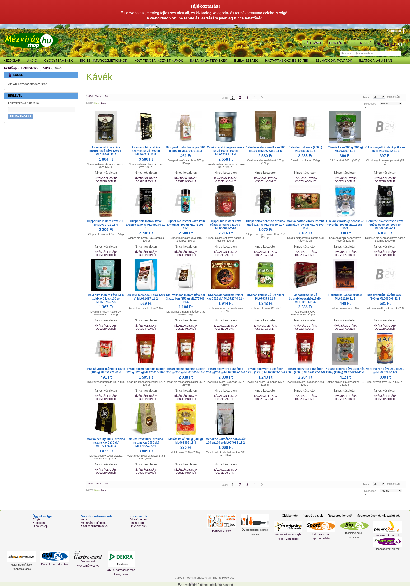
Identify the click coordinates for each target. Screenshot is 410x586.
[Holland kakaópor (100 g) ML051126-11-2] (345, 275)
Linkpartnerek (138, 526)
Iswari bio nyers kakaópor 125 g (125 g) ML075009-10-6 (265, 370)
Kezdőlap (10, 68)
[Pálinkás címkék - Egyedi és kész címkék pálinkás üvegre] (221, 521)
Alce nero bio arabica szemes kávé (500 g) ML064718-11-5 (145, 151)
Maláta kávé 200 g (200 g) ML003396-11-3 (185, 440)
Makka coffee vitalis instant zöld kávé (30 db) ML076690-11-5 (305, 225)
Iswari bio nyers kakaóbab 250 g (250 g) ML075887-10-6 (225, 370)
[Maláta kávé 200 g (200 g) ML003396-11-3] (186, 419)
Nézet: (90, 102)
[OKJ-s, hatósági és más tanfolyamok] (121, 559)
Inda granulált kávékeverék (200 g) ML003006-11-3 (385, 296)
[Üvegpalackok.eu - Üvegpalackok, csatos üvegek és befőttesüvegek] (255, 520)
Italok (46, 68)
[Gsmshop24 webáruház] (54, 556)
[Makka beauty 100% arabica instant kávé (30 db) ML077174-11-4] (106, 419)
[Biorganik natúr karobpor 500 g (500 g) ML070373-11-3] (186, 127)
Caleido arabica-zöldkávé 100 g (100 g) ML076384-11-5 (265, 149)
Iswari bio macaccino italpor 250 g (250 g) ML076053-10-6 (185, 370)
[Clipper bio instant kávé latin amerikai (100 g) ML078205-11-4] (186, 201)
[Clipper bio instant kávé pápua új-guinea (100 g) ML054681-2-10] (226, 201)
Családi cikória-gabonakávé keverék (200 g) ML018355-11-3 (345, 225)
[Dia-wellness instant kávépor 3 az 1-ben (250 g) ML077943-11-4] (186, 275)
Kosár (379, 44)
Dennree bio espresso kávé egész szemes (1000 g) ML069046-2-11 (385, 225)
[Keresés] (403, 53)
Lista (103, 103)
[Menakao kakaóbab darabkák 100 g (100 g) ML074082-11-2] (226, 419)
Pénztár (335, 43)
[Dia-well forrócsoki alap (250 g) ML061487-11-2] (146, 275)
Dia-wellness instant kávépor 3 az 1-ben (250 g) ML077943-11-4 (185, 298)
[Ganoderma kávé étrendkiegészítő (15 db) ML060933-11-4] (305, 275)
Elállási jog (137, 523)
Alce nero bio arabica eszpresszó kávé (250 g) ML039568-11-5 (105, 151)
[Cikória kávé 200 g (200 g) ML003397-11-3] (345, 127)
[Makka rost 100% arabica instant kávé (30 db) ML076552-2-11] (146, 419)
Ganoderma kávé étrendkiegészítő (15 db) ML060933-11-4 (305, 298)
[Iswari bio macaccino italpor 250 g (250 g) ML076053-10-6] (186, 349)
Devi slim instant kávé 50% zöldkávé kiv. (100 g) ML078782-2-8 (106, 298)
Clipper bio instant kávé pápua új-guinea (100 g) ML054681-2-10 (226, 225)
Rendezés (370, 103)
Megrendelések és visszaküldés (378, 515)
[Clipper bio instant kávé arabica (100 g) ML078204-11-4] (146, 201)
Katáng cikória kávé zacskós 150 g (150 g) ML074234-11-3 (345, 370)
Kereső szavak (312, 515)
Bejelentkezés (361, 43)
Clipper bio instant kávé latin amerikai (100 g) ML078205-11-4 (186, 225)
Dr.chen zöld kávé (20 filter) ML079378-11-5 (265, 296)
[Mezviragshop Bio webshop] (31, 40)
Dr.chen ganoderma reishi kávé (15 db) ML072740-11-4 (226, 296)
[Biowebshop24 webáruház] (354, 525)
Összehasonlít (106, 181)
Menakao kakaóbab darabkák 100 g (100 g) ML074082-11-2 (226, 440)
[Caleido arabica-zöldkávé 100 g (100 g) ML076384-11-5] (265, 127)
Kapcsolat (394, 31)
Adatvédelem (138, 519)
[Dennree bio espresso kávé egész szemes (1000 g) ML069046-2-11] (385, 201)
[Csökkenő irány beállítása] (365, 107)
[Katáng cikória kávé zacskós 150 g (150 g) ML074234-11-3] (345, 349)
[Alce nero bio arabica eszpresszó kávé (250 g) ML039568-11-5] (106, 127)
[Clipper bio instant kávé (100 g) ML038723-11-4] (106, 201)
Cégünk (38, 519)
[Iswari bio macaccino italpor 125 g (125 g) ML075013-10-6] (146, 349)
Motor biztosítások (21, 564)
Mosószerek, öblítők (388, 549)
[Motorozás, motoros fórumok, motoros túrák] (21, 556)
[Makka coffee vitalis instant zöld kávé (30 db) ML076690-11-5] (305, 201)
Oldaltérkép (40, 526)
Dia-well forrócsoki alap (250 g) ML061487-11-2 (146, 296)
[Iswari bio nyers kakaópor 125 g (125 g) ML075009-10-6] (265, 349)
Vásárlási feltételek (93, 523)
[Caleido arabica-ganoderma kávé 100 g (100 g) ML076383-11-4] (226, 127)
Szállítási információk (94, 526)
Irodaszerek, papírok (388, 535)
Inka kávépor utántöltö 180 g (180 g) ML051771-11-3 (106, 370)
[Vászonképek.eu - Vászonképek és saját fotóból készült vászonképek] (288, 526)
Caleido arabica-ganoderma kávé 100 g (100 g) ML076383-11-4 (225, 151)
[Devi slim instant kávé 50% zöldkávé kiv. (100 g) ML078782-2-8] (106, 275)
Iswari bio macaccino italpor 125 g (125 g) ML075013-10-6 (145, 370)
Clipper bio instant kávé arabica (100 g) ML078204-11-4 (146, 225)
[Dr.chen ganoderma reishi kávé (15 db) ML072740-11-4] (226, 275)
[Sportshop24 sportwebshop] (321, 526)
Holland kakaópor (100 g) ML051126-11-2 (345, 296)
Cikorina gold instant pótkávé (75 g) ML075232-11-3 (385, 149)
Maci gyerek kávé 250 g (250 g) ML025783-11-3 (385, 370)
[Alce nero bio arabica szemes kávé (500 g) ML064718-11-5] (146, 127)
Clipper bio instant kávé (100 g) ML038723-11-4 (106, 223)
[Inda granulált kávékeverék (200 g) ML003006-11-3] (385, 275)
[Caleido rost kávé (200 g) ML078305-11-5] (305, 127)
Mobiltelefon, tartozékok (54, 564)
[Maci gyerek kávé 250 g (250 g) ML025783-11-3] (385, 349)
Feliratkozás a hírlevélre (23, 103)
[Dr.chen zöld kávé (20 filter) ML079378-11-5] (265, 275)
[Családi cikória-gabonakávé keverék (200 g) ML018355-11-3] (345, 201)
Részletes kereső (340, 515)
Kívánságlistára (106, 178)
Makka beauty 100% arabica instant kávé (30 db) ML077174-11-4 (106, 442)
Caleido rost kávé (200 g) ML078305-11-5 (305, 149)
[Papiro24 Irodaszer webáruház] (387, 527)
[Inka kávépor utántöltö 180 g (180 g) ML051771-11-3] (106, 349)
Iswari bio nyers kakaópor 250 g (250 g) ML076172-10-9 (305, 370)
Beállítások (312, 43)
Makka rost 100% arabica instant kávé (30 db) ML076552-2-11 (146, 442)
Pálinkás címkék (221, 530)
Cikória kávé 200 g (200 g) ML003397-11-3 (345, 149)
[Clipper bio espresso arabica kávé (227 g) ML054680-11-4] (265, 201)
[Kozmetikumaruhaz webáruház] (387, 542)
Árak (84, 519)
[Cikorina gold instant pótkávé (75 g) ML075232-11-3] (385, 127)
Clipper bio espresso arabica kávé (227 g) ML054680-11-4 (265, 223)
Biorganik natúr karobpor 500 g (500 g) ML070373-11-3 (185, 149)
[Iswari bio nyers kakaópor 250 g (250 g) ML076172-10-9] (305, 349)
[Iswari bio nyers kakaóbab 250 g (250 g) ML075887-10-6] (226, 349)
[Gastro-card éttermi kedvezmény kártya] (88, 555)
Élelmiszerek (29, 68)
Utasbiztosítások (21, 568)
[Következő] (262, 97)
